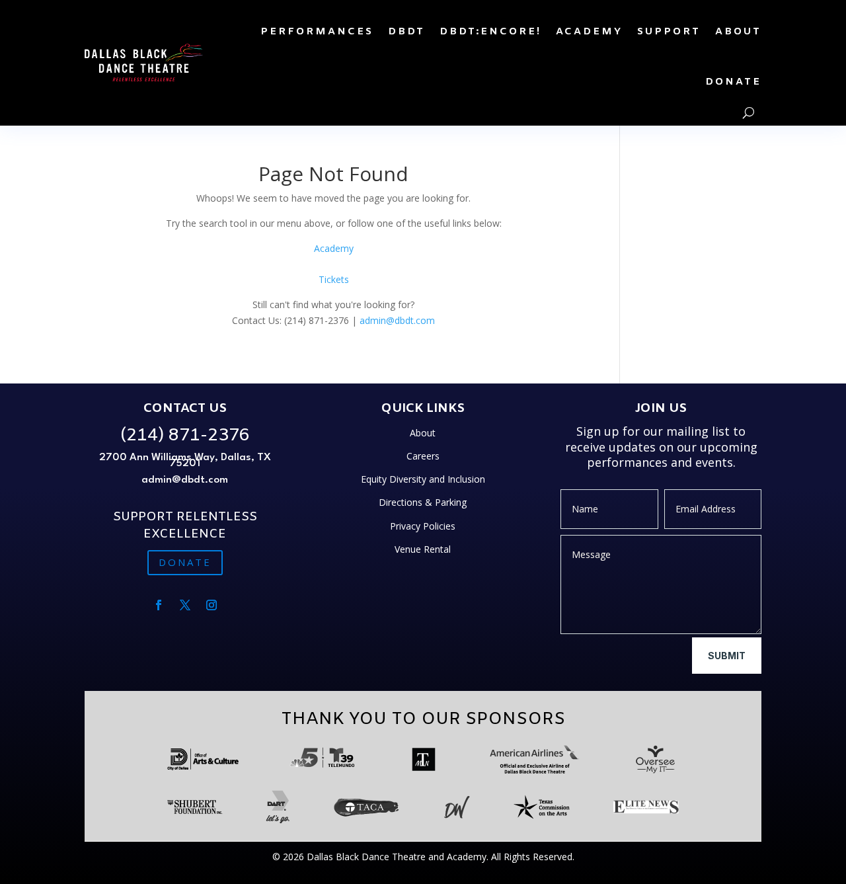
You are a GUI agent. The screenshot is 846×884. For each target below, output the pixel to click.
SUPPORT (669, 31)
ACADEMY (589, 31)
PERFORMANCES (316, 31)
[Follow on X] (185, 605)
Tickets (334, 279)
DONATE (733, 82)
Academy (334, 248)
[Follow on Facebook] (158, 605)
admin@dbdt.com (397, 320)
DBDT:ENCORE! (490, 31)
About (423, 432)
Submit (727, 655)
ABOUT (738, 31)
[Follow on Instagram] (211, 605)
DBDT (406, 31)
